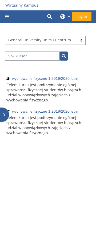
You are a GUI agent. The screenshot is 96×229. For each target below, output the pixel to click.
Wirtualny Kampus (21, 5)
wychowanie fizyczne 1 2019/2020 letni (45, 78)
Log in (82, 16)
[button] (50, 16)
